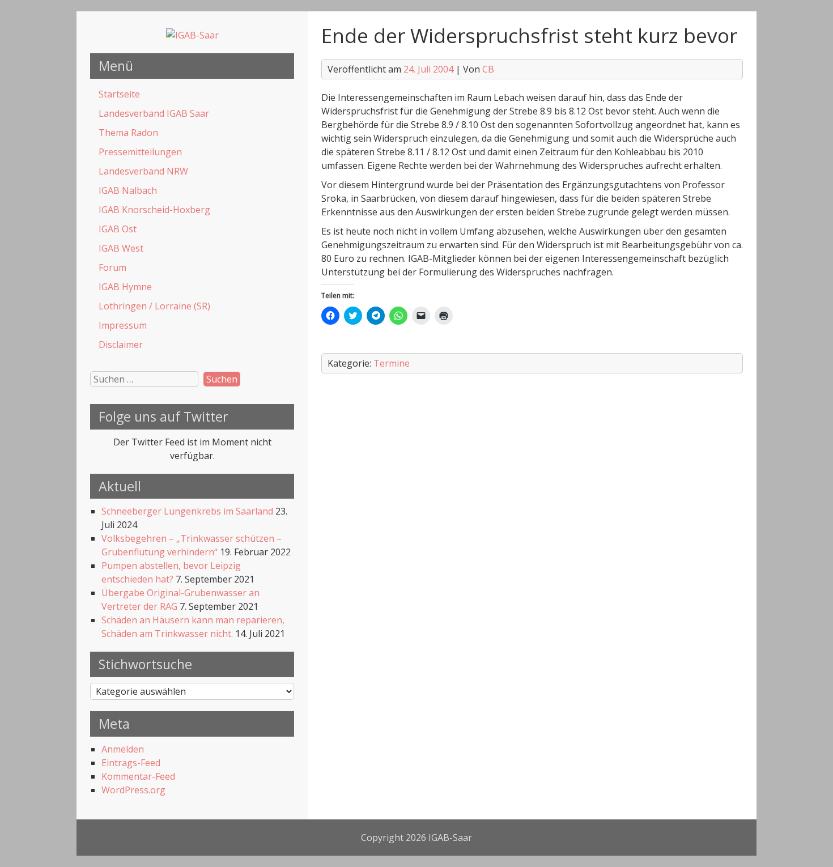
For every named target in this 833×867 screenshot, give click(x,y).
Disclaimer (121, 344)
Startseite (119, 94)
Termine (391, 363)
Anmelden (122, 749)
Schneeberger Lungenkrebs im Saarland (187, 511)
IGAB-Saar (450, 837)
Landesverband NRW (143, 171)
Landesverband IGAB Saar (154, 113)
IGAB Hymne (125, 286)
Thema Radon (128, 132)
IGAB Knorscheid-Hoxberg (154, 209)
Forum (112, 267)
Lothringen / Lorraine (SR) (154, 306)
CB (488, 69)
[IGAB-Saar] (192, 35)
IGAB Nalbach (128, 190)
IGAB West (121, 248)
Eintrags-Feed (130, 762)
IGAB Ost (118, 229)
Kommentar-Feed (138, 776)
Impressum (123, 325)
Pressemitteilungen (140, 152)
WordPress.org (133, 790)
